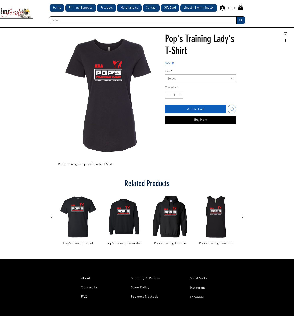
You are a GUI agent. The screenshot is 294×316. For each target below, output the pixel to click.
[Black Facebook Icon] (286, 40)
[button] (240, 7)
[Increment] (180, 94)
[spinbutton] (174, 94)
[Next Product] (242, 216)
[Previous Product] (51, 216)
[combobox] (200, 78)
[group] (147, 223)
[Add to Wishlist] (232, 109)
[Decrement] (168, 94)
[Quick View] (78, 217)
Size (168, 71)
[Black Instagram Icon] (286, 34)
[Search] (240, 20)
